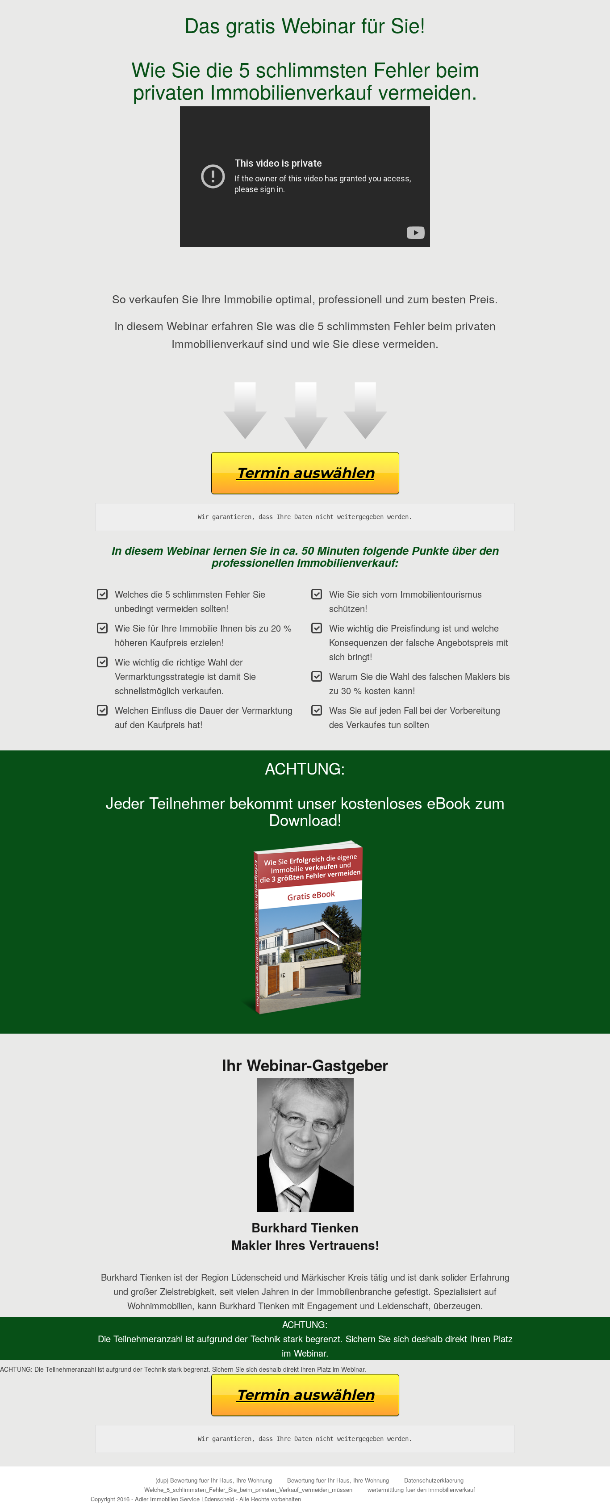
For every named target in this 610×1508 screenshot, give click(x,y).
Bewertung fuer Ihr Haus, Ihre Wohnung (338, 1480)
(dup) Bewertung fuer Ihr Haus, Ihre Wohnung (213, 1480)
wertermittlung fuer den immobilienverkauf (421, 1489)
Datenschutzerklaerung (434, 1480)
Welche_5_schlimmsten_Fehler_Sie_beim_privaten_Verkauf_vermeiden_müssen (248, 1489)
